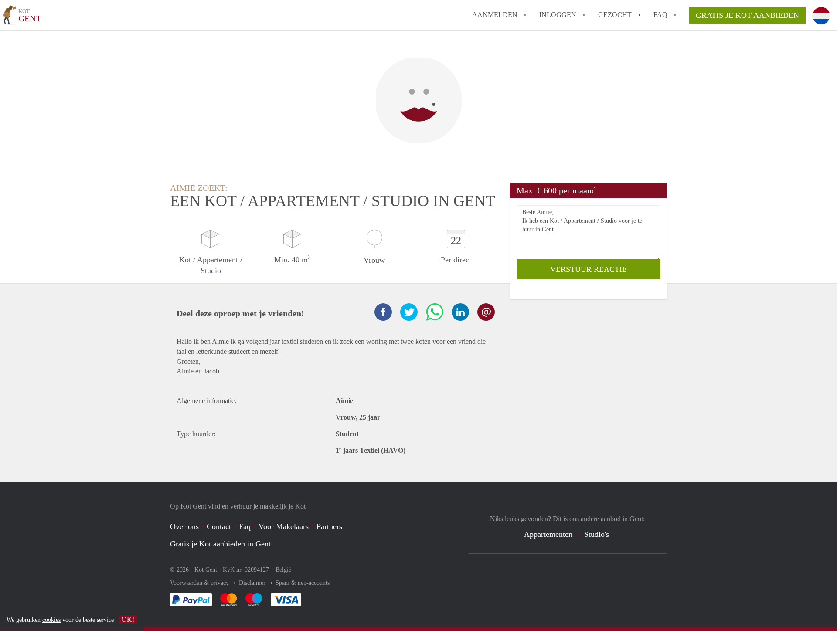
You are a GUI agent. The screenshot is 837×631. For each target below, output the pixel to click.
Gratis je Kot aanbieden (747, 15)
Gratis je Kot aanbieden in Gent (220, 543)
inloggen (557, 14)
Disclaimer (253, 583)
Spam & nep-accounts (303, 583)
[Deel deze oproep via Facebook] (383, 312)
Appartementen (548, 534)
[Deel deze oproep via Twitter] (409, 312)
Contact (219, 526)
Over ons (184, 526)
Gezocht (615, 14)
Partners (329, 526)
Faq (245, 526)
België (283, 570)
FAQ (660, 14)
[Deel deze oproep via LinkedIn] (460, 312)
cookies (51, 620)
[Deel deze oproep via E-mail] (486, 312)
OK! (128, 619)
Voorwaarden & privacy (200, 583)
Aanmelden (494, 14)
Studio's (596, 534)
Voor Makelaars (284, 526)
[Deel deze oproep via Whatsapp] (434, 312)
